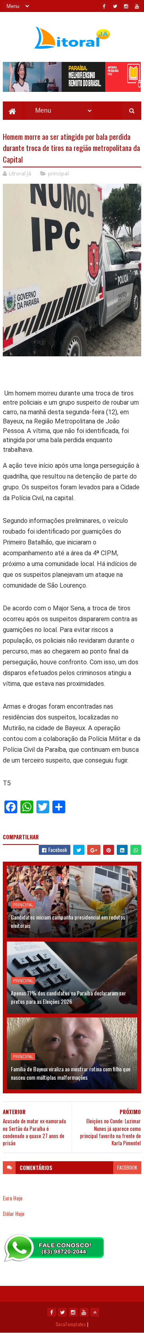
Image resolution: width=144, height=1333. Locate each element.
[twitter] (115, 6)
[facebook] (104, 6)
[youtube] (136, 6)
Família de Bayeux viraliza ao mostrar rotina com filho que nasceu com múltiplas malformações (70, 1073)
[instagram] (126, 6)
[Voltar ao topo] (94, 1312)
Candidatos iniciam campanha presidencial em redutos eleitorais (68, 921)
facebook (127, 1167)
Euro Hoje (12, 1198)
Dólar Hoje (13, 1213)
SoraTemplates (71, 1324)
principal (58, 173)
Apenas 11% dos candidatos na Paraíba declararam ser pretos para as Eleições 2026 (68, 997)
